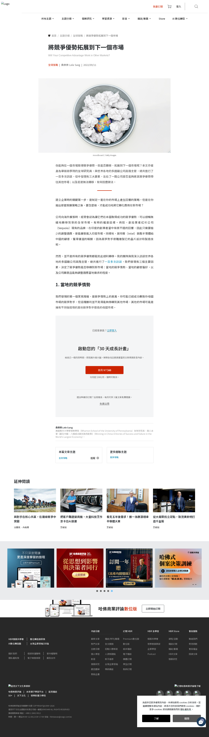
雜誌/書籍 (173, 648)
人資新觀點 (110, 653)
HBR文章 (173, 653)
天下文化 (21, 695)
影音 (93, 659)
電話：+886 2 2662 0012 (30, 713)
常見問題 (193, 643)
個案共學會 (152, 638)
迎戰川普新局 (111, 648)
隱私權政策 (13, 657)
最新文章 (95, 638)
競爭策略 (114, 457)
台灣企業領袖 (111, 664)
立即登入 (112, 330)
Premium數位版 (131, 638)
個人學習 (95, 653)
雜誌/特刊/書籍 (112, 638)
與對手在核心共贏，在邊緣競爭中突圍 (35, 519)
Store (162, 18)
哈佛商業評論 (14, 691)
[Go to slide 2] (101, 591)
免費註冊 (104, 403)
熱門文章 (95, 643)
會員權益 (193, 648)
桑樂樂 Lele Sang (70, 65)
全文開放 (109, 643)
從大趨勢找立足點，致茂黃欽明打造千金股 (174, 519)
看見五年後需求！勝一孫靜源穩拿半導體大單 (128, 519)
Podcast (151, 653)
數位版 (126, 643)
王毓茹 (63, 527)
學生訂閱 (127, 664)
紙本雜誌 (127, 648)
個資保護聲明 (34, 653)
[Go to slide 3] (104, 591)
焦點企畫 (95, 674)
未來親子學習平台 (34, 691)
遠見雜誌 (53, 691)
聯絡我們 (193, 638)
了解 (156, 718)
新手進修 (109, 659)
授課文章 (193, 653)
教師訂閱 (127, 669)
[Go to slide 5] (112, 591)
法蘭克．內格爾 (21, 527)
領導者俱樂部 (153, 643)
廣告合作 (51, 657)
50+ (10, 695)
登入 (178, 6)
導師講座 (109, 669)
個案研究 (95, 664)
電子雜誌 (127, 653)
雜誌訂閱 (173, 643)
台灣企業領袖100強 (39, 643)
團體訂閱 (127, 659)
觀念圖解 (95, 669)
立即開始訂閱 (153, 608)
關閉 (186, 718)
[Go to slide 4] (108, 591)
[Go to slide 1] (97, 591)
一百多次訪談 (113, 262)
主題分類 (95, 648)
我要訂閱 (158, 6)
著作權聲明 (52, 653)
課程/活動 (173, 638)
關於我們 (12, 653)
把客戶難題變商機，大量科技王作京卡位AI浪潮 (81, 519)
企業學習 (151, 648)
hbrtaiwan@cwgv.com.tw (61, 716)
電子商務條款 (34, 657)
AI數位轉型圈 (14, 643)
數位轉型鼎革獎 (37, 639)
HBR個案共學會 (16, 639)
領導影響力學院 (38, 695)
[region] (104, 568)
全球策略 (53, 65)
